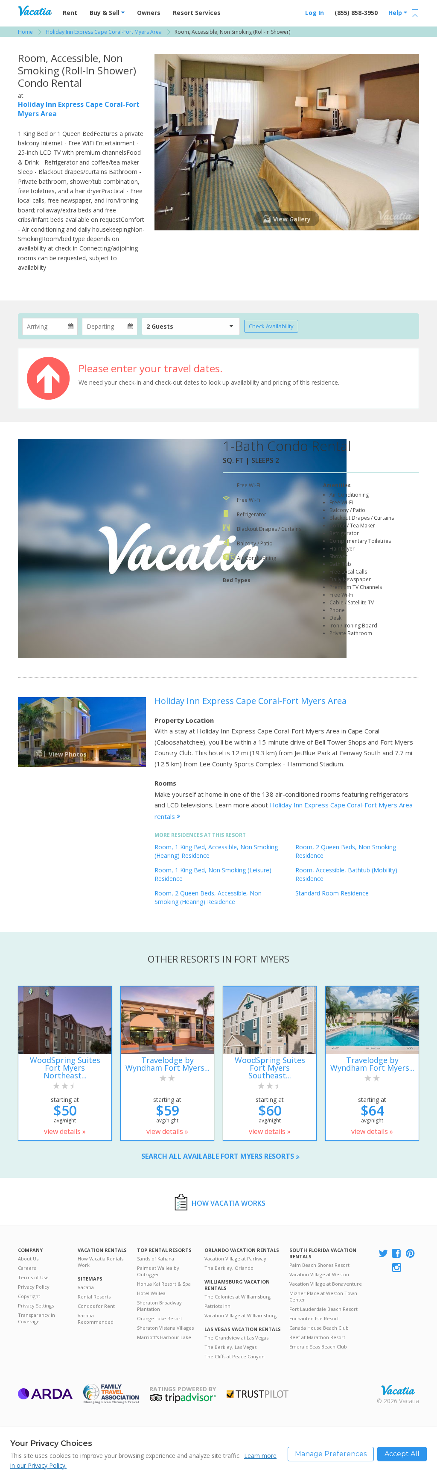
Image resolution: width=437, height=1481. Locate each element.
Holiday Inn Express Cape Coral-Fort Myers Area (250, 701)
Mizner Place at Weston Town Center (323, 1296)
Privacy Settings (36, 1305)
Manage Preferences (331, 1454)
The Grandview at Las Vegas (236, 1337)
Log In (314, 13)
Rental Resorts (94, 1296)
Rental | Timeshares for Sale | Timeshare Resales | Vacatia (398, 1390)
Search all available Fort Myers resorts (218, 1156)
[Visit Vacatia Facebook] (397, 1254)
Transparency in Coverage (36, 1318)
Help (396, 13)
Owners (148, 13)
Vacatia (86, 1287)
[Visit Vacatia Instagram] (397, 1268)
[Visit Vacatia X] (383, 1254)
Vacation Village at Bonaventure (325, 1284)
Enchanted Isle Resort (314, 1318)
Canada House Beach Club (319, 1328)
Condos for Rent (96, 1306)
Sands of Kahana (155, 1258)
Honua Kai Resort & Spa (164, 1284)
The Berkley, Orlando (228, 1268)
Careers (27, 1268)
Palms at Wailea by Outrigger (158, 1271)
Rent (70, 13)
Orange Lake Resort (159, 1318)
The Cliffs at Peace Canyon (234, 1356)
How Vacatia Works (228, 1203)
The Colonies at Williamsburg (237, 1296)
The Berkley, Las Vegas (230, 1347)
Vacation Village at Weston (319, 1274)
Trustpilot (257, 1394)
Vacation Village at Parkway (235, 1258)
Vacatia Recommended (96, 1318)
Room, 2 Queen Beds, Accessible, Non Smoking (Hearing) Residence (208, 897)
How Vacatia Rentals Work (100, 1261)
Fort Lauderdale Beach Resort (323, 1309)
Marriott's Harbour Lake (164, 1337)
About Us (28, 1258)
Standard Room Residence (332, 893)
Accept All (402, 1454)
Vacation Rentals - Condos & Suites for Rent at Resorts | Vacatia (35, 11)
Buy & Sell (105, 13)
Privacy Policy (34, 1287)
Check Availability (271, 326)
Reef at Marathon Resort (317, 1337)
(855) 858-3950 (356, 13)
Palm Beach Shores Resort (319, 1265)
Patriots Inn (217, 1306)
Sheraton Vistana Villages (165, 1328)
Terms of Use (33, 1277)
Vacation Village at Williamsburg (240, 1315)
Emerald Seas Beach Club (318, 1346)
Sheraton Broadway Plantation (159, 1305)
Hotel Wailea (151, 1293)
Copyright (29, 1296)
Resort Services (197, 13)
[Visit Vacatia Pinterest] (411, 1254)
